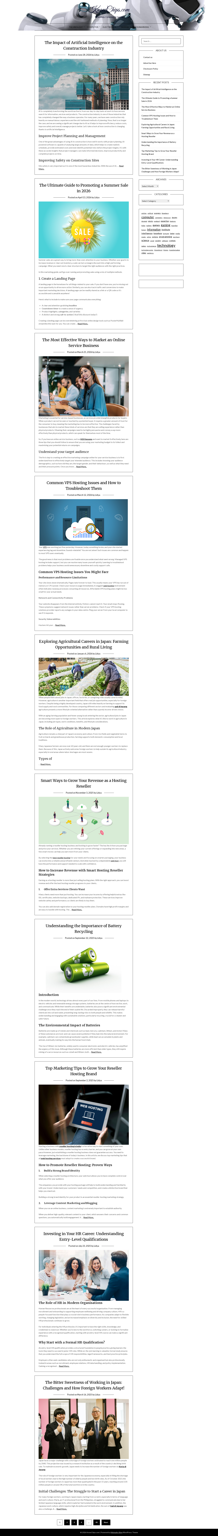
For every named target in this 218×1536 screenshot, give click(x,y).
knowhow (158, 233)
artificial (150, 213)
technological (151, 246)
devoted (144, 221)
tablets (143, 246)
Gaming (125, 27)
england (157, 221)
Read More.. (83, 323)
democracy (167, 217)
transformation (174, 250)
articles (144, 213)
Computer (92, 27)
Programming (141, 27)
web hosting (108, 585)
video (143, 253)
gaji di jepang (121, 706)
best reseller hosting (61, 857)
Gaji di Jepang (116, 1506)
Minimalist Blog (116, 1532)
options (155, 237)
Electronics (109, 27)
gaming (165, 225)
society (158, 241)
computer (147, 217)
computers (158, 218)
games (156, 225)
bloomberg (165, 213)
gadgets (149, 225)
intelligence (147, 233)
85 (97, 1522)
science (145, 240)
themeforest (158, 250)
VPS (45, 547)
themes (165, 250)
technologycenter (147, 250)
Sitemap (146, 74)
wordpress (150, 253)
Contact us (147, 57)
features (173, 221)
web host (115, 860)
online (149, 237)
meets (143, 237)
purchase (176, 237)
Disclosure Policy (150, 69)
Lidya (96, 54)
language (166, 233)
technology (166, 245)
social (152, 241)
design (174, 217)
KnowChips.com (109, 9)
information (154, 229)
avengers (157, 213)
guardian (174, 226)
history (143, 230)
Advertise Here (149, 63)
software (165, 241)
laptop (172, 233)
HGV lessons (86, 439)
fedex (143, 226)
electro (150, 221)
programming (165, 236)
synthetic (172, 241)
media (177, 233)
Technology (76, 27)
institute (166, 229)
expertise (165, 221)
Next (106, 1522)
